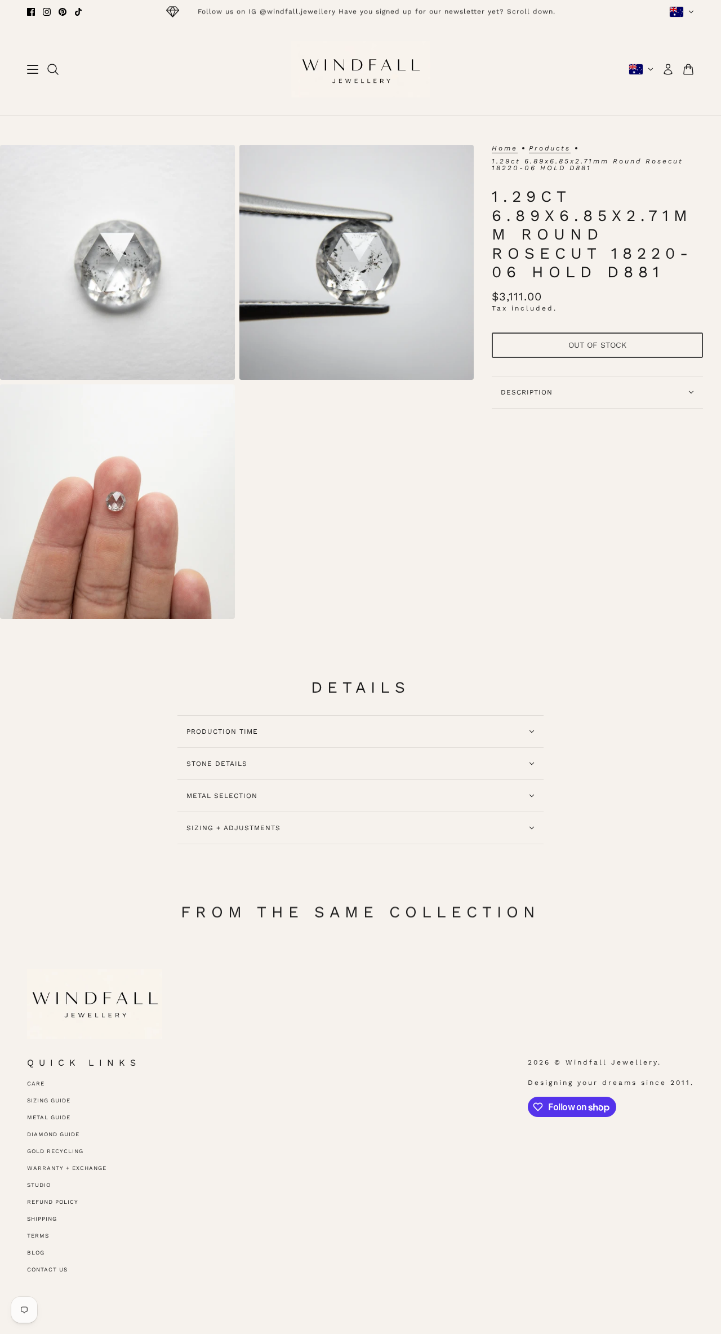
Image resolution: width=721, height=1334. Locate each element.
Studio (39, 1185)
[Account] (668, 69)
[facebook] (31, 12)
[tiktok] (78, 12)
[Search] (53, 69)
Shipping (42, 1219)
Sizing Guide (48, 1100)
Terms (38, 1236)
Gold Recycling (55, 1151)
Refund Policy (52, 1202)
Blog (35, 1252)
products (550, 148)
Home (505, 148)
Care (35, 1083)
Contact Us (47, 1269)
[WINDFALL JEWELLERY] (360, 69)
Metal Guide (48, 1117)
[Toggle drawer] (32, 69)
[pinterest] (62, 12)
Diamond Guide (53, 1134)
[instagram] (47, 12)
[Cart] (688, 69)
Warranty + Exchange (66, 1168)
